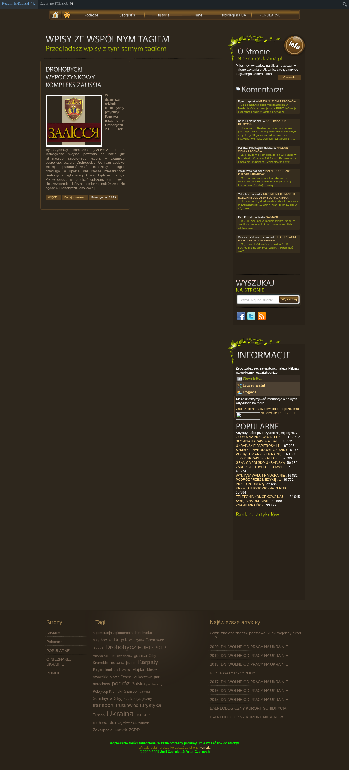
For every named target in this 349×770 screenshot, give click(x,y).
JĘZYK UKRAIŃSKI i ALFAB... (257, 458)
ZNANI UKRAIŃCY (250, 505)
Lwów (125, 669)
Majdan (138, 670)
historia (116, 662)
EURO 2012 (152, 647)
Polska (138, 683)
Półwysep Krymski (107, 691)
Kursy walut (254, 385)
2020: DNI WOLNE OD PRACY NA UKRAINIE (249, 647)
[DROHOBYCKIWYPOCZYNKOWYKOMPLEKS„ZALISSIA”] (73, 77)
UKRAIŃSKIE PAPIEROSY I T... (259, 446)
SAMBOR (272, 217)
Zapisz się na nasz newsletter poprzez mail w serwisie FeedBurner (268, 411)
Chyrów (139, 640)
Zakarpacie (103, 730)
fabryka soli (100, 655)
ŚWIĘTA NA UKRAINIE (252, 501)
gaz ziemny (124, 655)
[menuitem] (345, 4)
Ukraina (120, 713)
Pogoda (250, 392)
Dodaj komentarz (75, 197)
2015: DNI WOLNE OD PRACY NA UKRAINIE (249, 699)
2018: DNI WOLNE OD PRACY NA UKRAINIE (249, 664)
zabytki (144, 723)
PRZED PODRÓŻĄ (250, 484)
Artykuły (53, 633)
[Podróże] (91, 14)
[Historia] (162, 14)
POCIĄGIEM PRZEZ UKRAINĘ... (260, 454)
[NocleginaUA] (234, 14)
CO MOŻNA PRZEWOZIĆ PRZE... (260, 437)
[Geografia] (127, 14)
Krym (98, 669)
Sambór (131, 691)
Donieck (98, 648)
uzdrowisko (104, 722)
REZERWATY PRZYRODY (232, 673)
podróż (121, 683)
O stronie (289, 77)
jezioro (131, 663)
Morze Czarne (121, 677)
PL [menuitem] (72, 4)
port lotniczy (154, 684)
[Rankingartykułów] (257, 514)
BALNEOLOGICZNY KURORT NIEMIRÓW (246, 717)
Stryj (118, 698)
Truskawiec (126, 705)
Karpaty (148, 662)
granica (140, 655)
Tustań (99, 715)
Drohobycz (120, 647)
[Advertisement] (268, 560)
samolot (145, 691)
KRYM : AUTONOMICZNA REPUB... (262, 488)
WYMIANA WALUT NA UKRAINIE (260, 475)
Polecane (54, 641)
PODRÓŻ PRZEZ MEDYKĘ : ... (258, 480)
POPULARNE (58, 650)
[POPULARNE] (270, 14)
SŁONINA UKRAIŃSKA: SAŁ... (258, 441)
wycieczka (127, 723)
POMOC (53, 673)
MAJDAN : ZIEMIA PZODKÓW (277, 101)
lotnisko (111, 670)
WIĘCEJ (53, 197)
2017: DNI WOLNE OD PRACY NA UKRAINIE (249, 682)
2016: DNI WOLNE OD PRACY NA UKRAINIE (249, 690)
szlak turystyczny (138, 699)
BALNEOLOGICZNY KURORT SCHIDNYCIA (248, 708)
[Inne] (198, 14)
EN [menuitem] (33, 4)
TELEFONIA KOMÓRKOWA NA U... (261, 497)
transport (103, 705)
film (112, 656)
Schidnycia (102, 698)
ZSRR (134, 730)
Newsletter (252, 378)
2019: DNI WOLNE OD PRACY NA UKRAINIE (249, 655)
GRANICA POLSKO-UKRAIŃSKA (260, 463)
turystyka (150, 705)
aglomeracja (102, 633)
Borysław (123, 639)
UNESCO (142, 715)
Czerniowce (155, 640)
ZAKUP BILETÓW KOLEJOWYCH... (262, 467)
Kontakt (204, 748)
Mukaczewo (142, 677)
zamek (120, 729)
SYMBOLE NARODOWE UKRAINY (262, 450)
